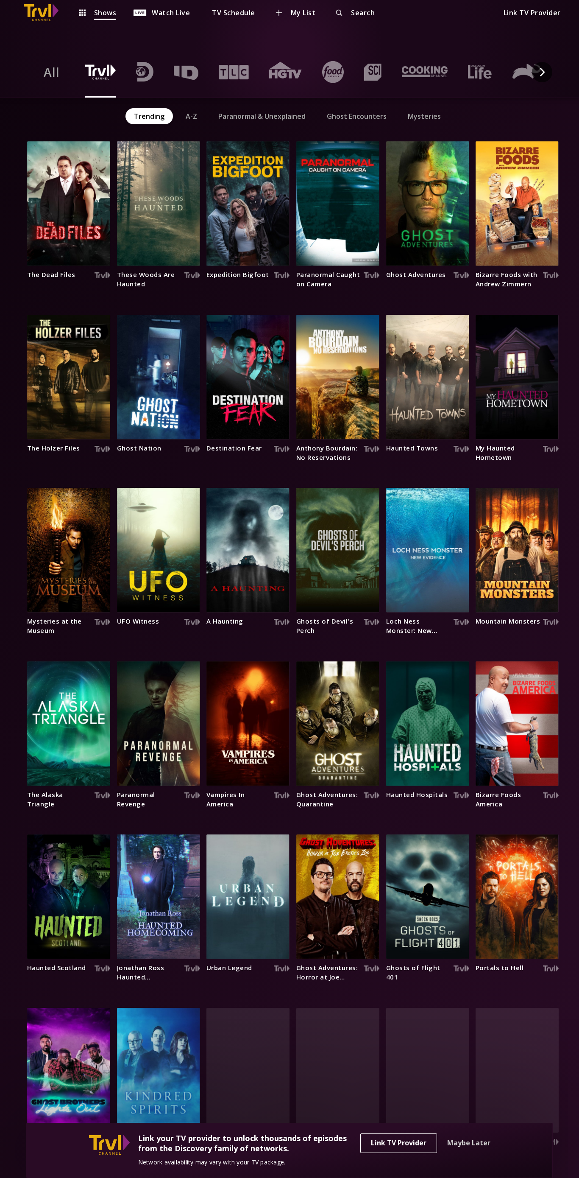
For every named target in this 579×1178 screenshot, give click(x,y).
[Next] (542, 72)
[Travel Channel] (45, 12)
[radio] (52, 72)
